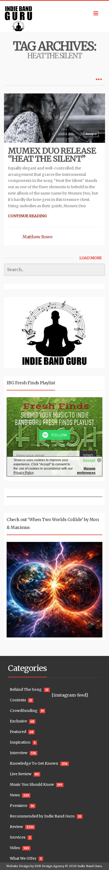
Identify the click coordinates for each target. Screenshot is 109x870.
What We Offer (23, 858)
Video (15, 847)
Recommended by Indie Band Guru (42, 816)
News (15, 795)
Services (17, 837)
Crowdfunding (24, 710)
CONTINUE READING (27, 216)
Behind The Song (26, 689)
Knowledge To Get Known (34, 763)
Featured (18, 731)
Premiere (18, 805)
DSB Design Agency (49, 866)
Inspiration (20, 742)
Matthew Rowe (37, 236)
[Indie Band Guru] (54, 16)
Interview (19, 752)
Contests (18, 700)
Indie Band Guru (90, 866)
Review (91, 134)
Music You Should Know (32, 784)
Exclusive (18, 721)
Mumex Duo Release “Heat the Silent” (52, 155)
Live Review (20, 774)
